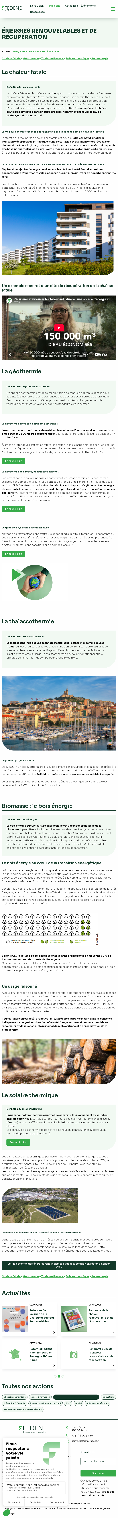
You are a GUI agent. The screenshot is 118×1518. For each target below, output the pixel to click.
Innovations (108, 1397)
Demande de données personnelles (73, 1503)
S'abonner (98, 1473)
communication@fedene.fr (85, 1441)
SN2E (68, 1403)
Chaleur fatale (11, 58)
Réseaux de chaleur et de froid (45, 1403)
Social (78, 1403)
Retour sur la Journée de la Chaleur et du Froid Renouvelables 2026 (42, 1318)
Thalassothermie (52, 58)
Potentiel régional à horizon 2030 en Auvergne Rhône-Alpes (41, 1354)
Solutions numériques (97, 1403)
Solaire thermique (77, 58)
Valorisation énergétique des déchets (23, 1409)
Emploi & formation (40, 1397)
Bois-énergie (99, 58)
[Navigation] (113, 9)
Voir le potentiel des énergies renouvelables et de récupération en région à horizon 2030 (59, 1265)
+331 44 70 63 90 (82, 1435)
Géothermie (31, 58)
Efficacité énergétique (15, 1397)
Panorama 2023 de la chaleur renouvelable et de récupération (101, 1354)
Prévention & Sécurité (14, 1403)
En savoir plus (13, 461)
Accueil (6, 51)
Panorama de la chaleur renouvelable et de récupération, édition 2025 (101, 1318)
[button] (55, 1376)
